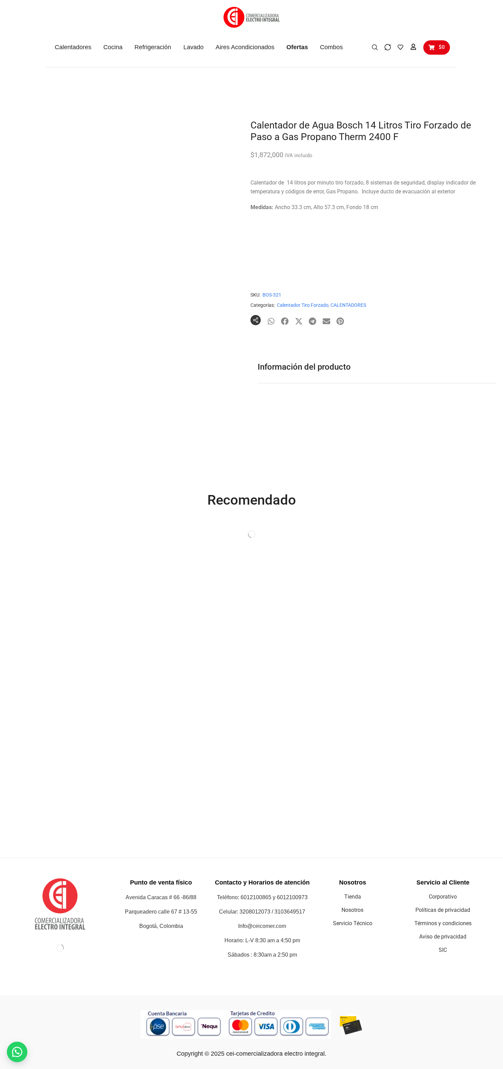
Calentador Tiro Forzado (302, 305)
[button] (375, 47)
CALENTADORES (348, 305)
